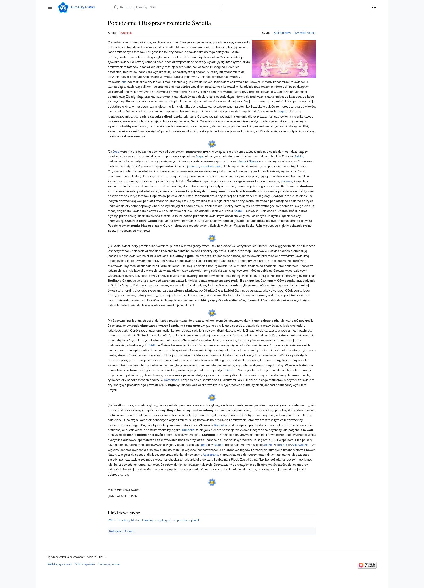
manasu (286, 181)
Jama (242, 161)
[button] (50, 7)
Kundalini (220, 425)
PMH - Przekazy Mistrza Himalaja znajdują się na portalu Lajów (152, 520)
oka (124, 81)
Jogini (282, 111)
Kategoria (116, 531)
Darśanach (171, 380)
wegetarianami (211, 166)
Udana (129, 531)
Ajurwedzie (301, 444)
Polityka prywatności (59, 564)
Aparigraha (210, 454)
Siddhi (299, 156)
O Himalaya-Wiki (85, 564)
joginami (193, 166)
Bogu (199, 156)
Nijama (253, 161)
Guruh (229, 370)
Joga (116, 151)
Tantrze (282, 444)
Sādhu (238, 210)
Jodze (267, 444)
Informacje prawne (108, 564)
